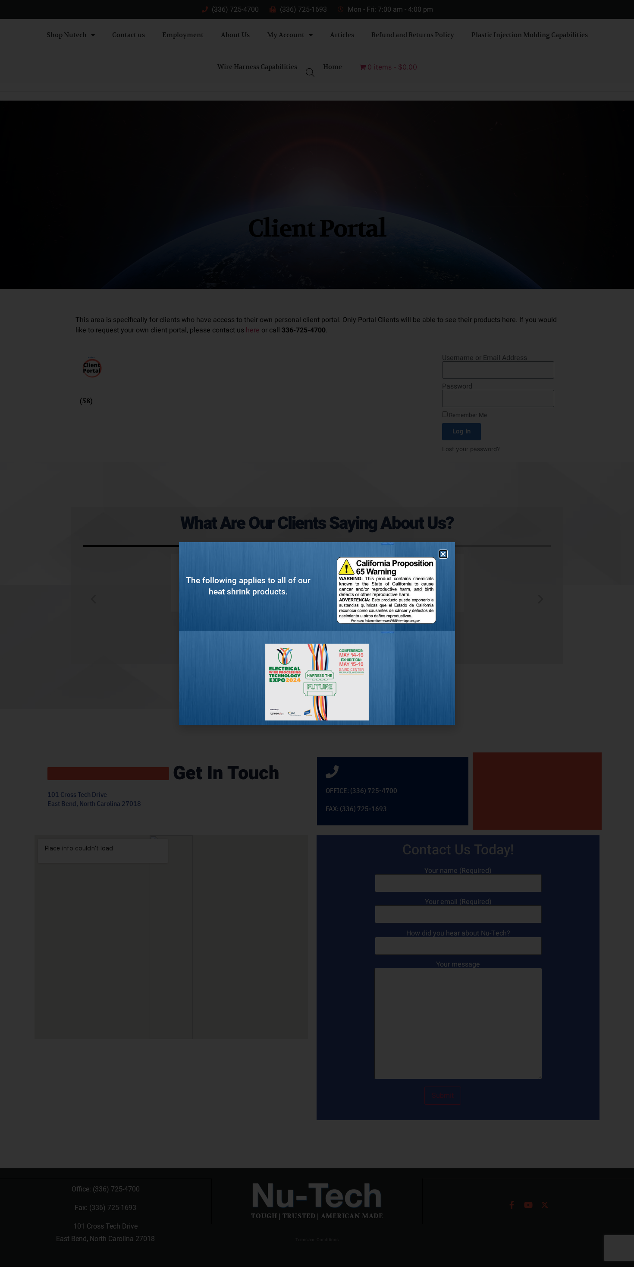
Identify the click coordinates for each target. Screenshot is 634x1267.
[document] (317, 633)
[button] (443, 554)
